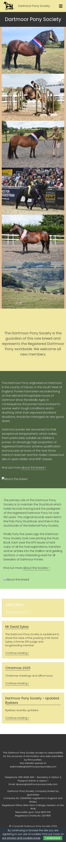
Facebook (33, 743)
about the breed (32, 468)
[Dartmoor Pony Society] (9, 6)
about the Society (35, 568)
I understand (52, 838)
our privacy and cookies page (21, 838)
